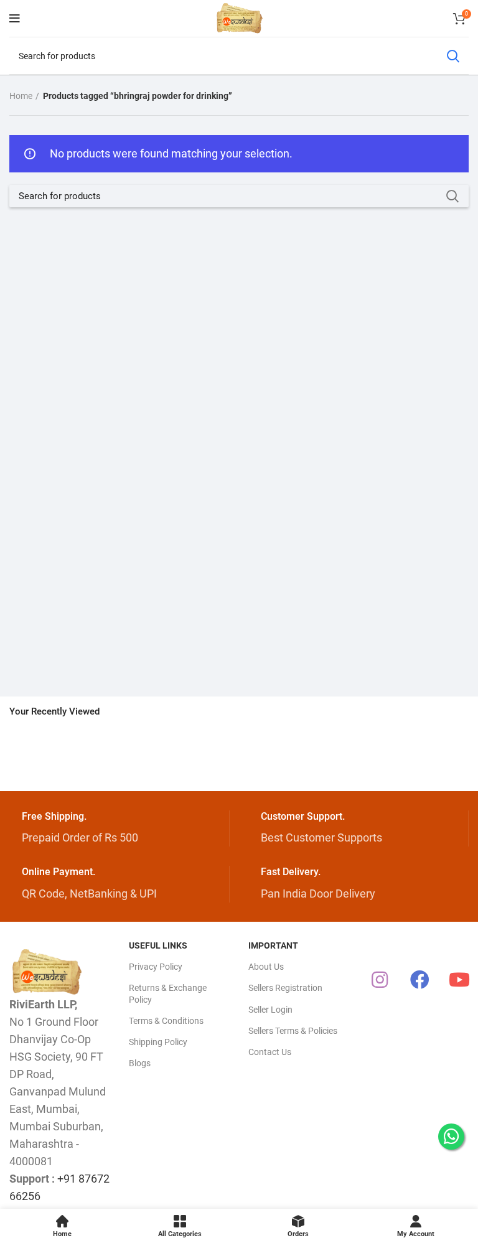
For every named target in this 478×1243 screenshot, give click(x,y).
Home (20, 96)
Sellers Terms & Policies (292, 1031)
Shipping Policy (158, 1042)
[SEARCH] (452, 56)
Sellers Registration (285, 988)
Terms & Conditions (166, 1021)
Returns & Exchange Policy (168, 993)
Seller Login (270, 1010)
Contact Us (269, 1052)
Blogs (140, 1063)
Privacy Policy (155, 967)
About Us (266, 967)
